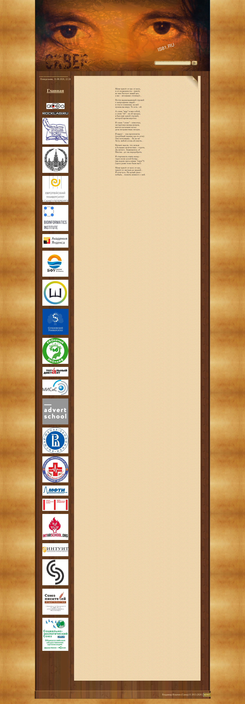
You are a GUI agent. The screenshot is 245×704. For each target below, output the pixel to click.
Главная (55, 90)
